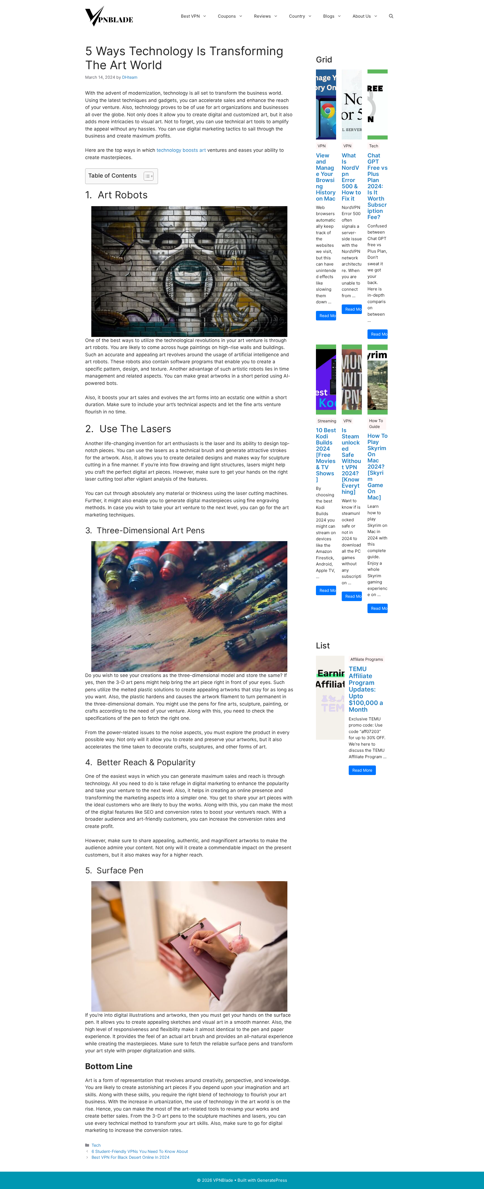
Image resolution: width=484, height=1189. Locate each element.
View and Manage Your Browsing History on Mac (326, 177)
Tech (96, 1145)
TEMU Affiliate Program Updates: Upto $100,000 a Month (366, 689)
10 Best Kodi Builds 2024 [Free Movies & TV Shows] (326, 455)
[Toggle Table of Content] (145, 176)
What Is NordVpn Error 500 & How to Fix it (351, 177)
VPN (322, 145)
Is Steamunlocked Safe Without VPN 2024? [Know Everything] (351, 461)
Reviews (262, 16)
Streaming (327, 420)
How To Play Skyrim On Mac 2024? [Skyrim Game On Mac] (377, 467)
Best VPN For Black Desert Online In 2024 (130, 1157)
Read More (328, 315)
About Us (362, 16)
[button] (391, 16)
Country (297, 16)
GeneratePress (272, 1180)
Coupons (227, 16)
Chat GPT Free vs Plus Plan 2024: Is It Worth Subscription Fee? (377, 186)
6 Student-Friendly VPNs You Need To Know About (140, 1151)
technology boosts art (181, 150)
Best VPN (190, 16)
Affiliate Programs (366, 659)
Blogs (328, 16)
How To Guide (376, 423)
